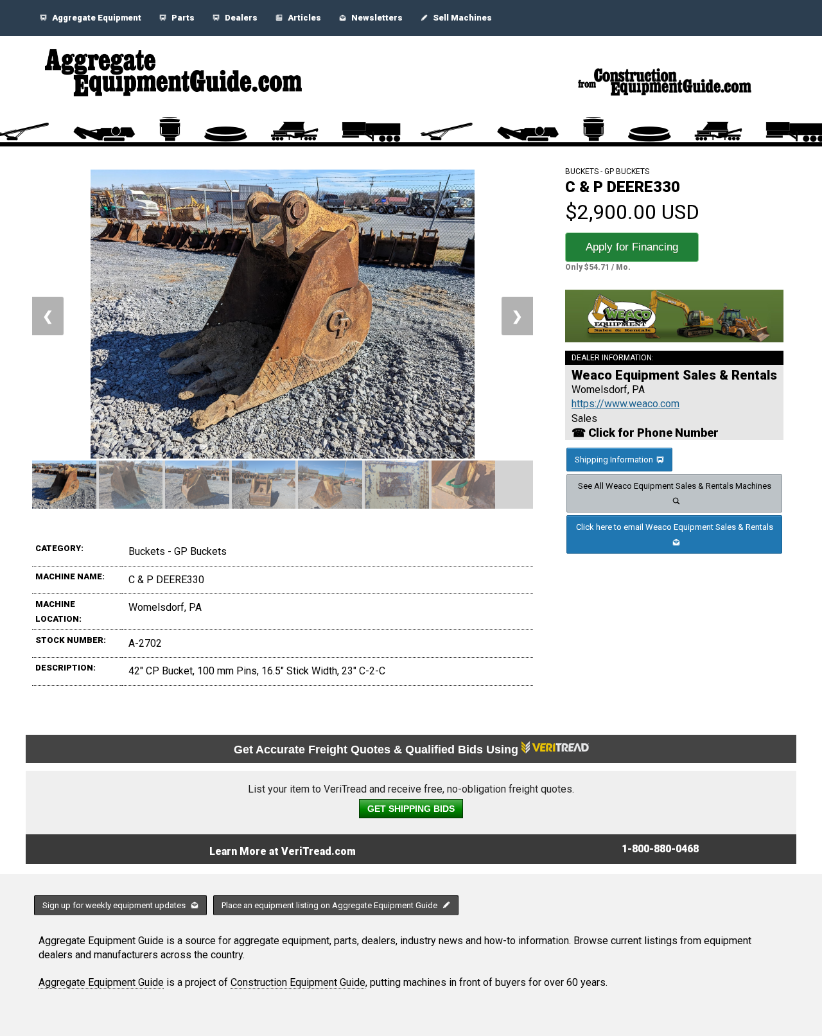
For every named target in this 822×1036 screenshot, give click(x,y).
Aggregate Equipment (95, 17)
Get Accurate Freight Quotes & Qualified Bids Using (377, 749)
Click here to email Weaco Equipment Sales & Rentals (674, 527)
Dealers (240, 17)
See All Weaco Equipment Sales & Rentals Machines (674, 486)
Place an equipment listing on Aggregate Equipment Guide (330, 905)
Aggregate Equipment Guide (101, 982)
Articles (303, 17)
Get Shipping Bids (411, 808)
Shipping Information (614, 459)
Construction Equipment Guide (298, 982)
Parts (182, 17)
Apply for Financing (632, 247)
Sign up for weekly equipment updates (115, 905)
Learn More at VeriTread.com (282, 851)
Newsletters (376, 17)
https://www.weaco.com (625, 404)
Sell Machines (461, 17)
